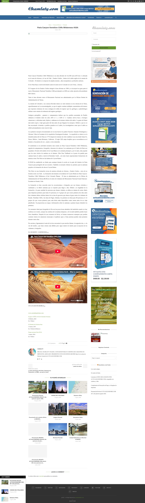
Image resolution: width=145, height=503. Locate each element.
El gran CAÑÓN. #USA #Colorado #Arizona (39, 316)
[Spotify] (141, 1)
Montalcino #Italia (78, 417)
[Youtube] (139, 1)
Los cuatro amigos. (95, 369)
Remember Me (96, 44)
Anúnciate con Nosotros (48, 17)
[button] (10, 1)
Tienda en (98, 17)
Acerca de (36, 17)
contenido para (109, 17)
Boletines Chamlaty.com (73, 1)
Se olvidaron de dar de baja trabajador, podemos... (23, 1)
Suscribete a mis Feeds (105, 365)
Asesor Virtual (60, 17)
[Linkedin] (137, 1)
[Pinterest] (135, 1)
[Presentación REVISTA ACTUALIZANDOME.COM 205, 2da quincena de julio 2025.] (37, 429)
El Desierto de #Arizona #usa (35, 324)
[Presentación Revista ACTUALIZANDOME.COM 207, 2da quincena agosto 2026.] (37, 387)
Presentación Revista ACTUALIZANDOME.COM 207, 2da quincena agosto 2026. (37, 397)
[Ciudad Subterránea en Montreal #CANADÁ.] (78, 429)
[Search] (116, 17)
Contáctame (91, 17)
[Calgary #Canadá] (57, 409)
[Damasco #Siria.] (78, 387)
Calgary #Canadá (57, 417)
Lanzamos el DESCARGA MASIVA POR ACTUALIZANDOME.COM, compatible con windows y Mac (102, 379)
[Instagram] (133, 1)
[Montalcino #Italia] (78, 409)
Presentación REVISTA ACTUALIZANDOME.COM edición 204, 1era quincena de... (37, 461)
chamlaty (40, 349)
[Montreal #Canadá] (57, 429)
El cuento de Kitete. (95, 373)
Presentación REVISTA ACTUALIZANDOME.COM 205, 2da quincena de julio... (37, 439)
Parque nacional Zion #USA (35, 332)
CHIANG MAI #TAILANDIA (57, 395)
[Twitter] (131, 1)
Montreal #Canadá (57, 437)
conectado (41, 476)
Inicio (29, 17)
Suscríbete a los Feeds (62, 1)
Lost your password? (96, 51)
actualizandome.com (79, 497)
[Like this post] (60, 343)
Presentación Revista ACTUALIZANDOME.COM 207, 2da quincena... (17, 482)
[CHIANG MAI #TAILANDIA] (57, 387)
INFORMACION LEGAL (51, 1)
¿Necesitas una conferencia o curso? (76, 17)
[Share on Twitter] (63, 343)
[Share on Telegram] (66, 343)
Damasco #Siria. (78, 395)
